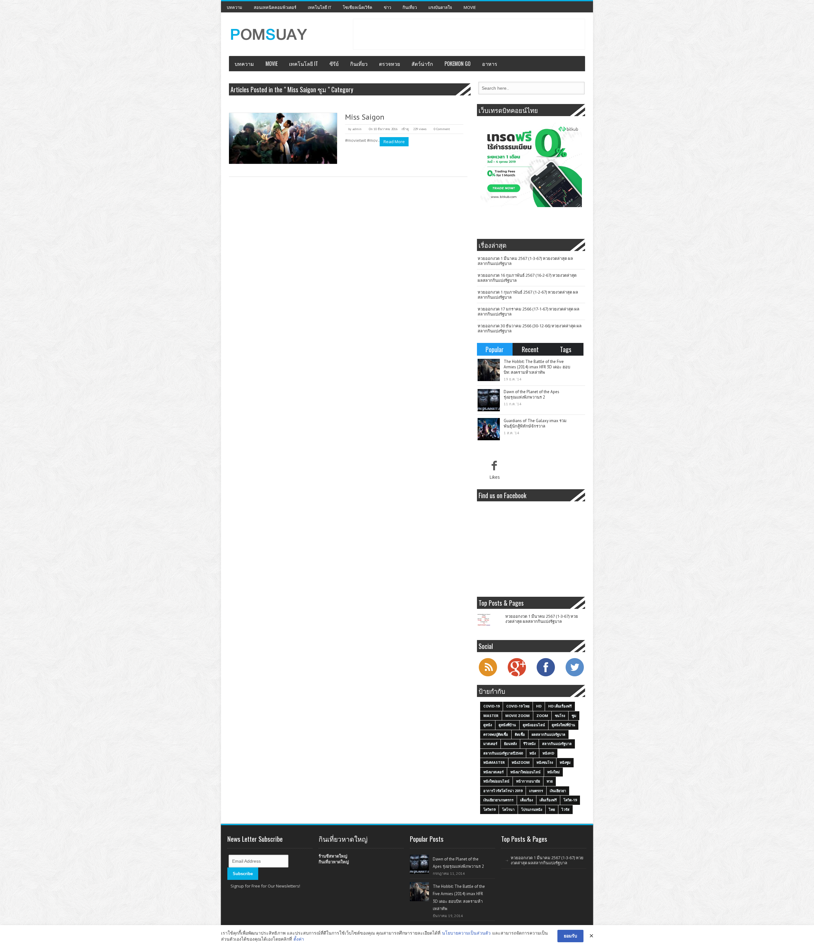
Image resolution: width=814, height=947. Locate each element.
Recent (530, 349)
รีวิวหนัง (529, 743)
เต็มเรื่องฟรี (548, 799)
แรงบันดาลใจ (440, 7)
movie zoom (517, 715)
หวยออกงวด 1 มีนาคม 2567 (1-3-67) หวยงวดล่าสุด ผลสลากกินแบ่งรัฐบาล (525, 260)
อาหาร (489, 63)
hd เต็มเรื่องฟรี (560, 706)
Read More (394, 141)
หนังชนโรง (544, 762)
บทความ (234, 7)
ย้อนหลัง (510, 743)
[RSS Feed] (488, 676)
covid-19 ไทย (517, 706)
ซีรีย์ (334, 63)
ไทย (552, 809)
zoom (542, 715)
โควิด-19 (570, 799)
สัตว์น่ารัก (422, 63)
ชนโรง (560, 715)
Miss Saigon (364, 117)
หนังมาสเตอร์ (493, 771)
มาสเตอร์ (490, 743)
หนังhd (548, 753)
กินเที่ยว (410, 7)
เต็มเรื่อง (526, 799)
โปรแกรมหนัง (531, 809)
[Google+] (517, 676)
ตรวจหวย (389, 63)
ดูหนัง (487, 724)
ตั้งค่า (298, 939)
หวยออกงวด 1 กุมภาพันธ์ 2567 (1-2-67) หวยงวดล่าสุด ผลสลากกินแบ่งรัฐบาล (528, 294)
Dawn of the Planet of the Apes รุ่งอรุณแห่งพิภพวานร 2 (531, 394)
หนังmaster (494, 762)
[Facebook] (545, 676)
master (491, 715)
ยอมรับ (570, 936)
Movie (470, 7)
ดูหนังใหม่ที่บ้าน (563, 724)
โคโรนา (508, 809)
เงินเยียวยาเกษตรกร (498, 799)
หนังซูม (565, 762)
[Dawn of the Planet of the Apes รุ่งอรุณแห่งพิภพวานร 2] (489, 400)
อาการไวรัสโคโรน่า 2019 (502, 790)
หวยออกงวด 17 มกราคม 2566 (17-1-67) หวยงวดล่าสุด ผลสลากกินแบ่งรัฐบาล (528, 311)
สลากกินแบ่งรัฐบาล (557, 743)
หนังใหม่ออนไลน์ (496, 781)
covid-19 (491, 706)
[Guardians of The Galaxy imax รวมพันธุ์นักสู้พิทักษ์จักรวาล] (489, 429)
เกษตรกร (536, 790)
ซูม (574, 715)
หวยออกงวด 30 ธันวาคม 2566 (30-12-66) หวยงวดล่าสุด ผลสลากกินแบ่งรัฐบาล (530, 328)
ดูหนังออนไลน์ (534, 724)
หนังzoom (521, 762)
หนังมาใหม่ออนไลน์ (525, 771)
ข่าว (387, 7)
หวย (550, 781)
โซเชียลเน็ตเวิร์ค (357, 7)
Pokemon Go (458, 63)
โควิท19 (489, 809)
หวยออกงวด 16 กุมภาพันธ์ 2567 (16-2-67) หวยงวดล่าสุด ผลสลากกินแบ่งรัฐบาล (527, 277)
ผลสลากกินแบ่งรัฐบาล (548, 734)
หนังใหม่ (553, 771)
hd (539, 706)
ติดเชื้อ (520, 734)
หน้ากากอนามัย (528, 781)
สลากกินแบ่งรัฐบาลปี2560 (503, 753)
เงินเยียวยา (558, 790)
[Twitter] (574, 676)
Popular (495, 349)
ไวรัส (565, 809)
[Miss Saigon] (283, 138)
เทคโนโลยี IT (319, 7)
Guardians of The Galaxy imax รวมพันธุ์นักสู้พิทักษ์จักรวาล (535, 423)
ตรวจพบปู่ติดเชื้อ (495, 734)
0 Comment (442, 129)
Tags (565, 349)
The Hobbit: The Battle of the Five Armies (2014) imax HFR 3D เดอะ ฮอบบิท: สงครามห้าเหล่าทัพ (537, 367)
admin (357, 129)
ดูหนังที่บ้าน (507, 724)
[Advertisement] (469, 33)
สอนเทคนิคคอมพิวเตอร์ (275, 7)
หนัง (532, 753)
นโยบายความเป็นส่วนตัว (466, 933)
